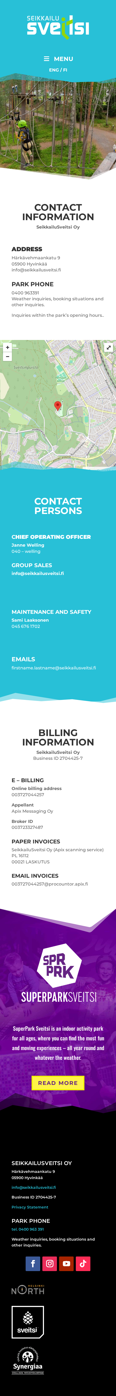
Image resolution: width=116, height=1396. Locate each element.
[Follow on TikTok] (83, 1264)
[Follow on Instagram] (49, 1264)
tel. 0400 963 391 (28, 1229)
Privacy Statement (30, 1207)
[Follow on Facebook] (33, 1264)
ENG (54, 70)
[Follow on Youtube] (66, 1264)
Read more (58, 1083)
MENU (63, 59)
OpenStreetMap (101, 471)
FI (65, 70)
